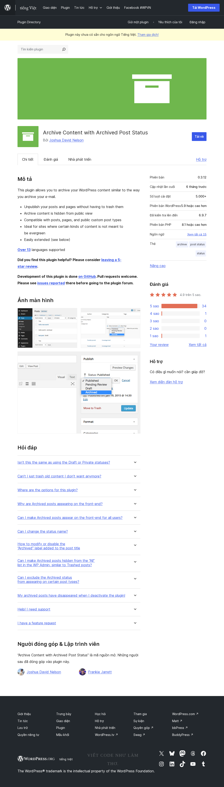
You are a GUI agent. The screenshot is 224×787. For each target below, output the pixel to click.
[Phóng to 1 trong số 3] (71, 314)
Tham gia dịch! (148, 34)
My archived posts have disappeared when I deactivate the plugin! (71, 595)
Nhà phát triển (79, 159)
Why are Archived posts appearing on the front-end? (60, 504)
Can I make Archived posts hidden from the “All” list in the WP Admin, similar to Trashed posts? (56, 563)
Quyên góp (143, 728)
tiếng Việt (66, 759)
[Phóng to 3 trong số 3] (134, 357)
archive (182, 244)
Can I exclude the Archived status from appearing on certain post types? (48, 579)
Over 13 (24, 249)
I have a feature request (37, 623)
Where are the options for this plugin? (48, 490)
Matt (177, 721)
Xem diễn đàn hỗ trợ (166, 382)
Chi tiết (27, 159)
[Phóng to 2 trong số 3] (134, 314)
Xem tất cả (197, 344)
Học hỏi (100, 714)
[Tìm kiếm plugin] (64, 49)
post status (197, 244)
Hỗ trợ (201, 159)
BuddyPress (182, 735)
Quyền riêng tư (28, 735)
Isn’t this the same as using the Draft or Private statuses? (64, 462)
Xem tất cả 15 (196, 234)
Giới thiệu (24, 714)
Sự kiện (138, 721)
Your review (159, 344)
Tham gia (140, 714)
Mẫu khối (62, 735)
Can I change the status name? (43, 531)
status (201, 253)
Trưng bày (63, 714)
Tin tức (23, 721)
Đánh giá (51, 159)
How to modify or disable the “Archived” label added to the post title (49, 546)
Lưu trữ (23, 728)
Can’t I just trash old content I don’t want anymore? (59, 476)
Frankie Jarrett (100, 672)
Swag (139, 735)
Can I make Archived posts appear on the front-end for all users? (70, 518)
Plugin (60, 728)
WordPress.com (185, 714)
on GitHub (87, 276)
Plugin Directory (29, 22)
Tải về (199, 136)
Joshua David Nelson (66, 140)
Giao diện (63, 721)
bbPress (180, 728)
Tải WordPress (203, 7)
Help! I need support (34, 609)
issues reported (51, 283)
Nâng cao (158, 266)
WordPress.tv (106, 735)
